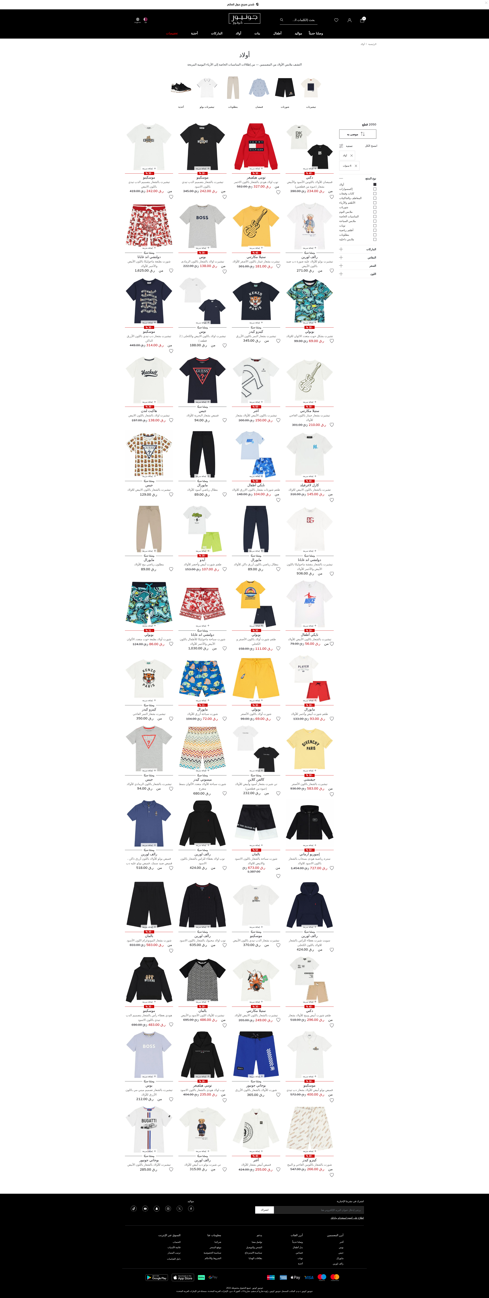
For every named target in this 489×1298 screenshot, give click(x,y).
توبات (300, 1258)
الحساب (177, 1242)
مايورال (339, 1258)
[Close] (486, 2)
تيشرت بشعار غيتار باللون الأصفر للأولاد (256, 261)
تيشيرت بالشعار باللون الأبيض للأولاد (309, 639)
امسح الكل (371, 145)
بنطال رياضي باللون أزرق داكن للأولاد (256, 564)
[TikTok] (134, 1208)
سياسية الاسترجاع (253, 1252)
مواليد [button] (298, 33)
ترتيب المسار (174, 1252)
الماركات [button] (216, 33)
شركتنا (218, 1242)
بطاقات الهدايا (255, 1258)
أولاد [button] (238, 33)
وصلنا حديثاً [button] (316, 33)
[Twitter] (179, 1208)
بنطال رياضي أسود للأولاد (202, 489)
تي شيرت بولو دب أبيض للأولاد (202, 1164)
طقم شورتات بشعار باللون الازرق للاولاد (256, 489)
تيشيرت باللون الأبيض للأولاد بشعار (256, 415)
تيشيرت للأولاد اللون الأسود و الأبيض (202, 1015)
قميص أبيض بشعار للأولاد (256, 1164)
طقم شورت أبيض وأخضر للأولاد (202, 564)
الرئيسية (372, 44)
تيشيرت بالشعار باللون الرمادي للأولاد (149, 784)
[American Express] (283, 1277)
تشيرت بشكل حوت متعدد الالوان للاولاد (309, 336)
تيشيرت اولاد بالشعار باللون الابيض (149, 415)
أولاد (363, 44)
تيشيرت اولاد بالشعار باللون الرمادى (202, 261)
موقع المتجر (215, 1247)
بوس (341, 1247)
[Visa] (309, 1277)
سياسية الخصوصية (212, 1252)
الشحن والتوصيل (254, 1247)
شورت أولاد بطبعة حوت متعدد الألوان (149, 639)
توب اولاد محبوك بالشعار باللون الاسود (203, 940)
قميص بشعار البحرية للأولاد (202, 415)
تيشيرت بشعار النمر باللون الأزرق (256, 336)
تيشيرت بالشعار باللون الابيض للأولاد (256, 1015)
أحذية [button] (194, 33)
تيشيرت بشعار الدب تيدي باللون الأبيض (256, 940)
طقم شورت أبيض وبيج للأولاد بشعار (309, 1015)
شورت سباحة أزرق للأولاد (202, 714)
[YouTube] (145, 1208)
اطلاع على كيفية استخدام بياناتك (347, 1218)
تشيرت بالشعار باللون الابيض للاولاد (309, 489)
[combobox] (298, 20)
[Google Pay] (213, 1277)
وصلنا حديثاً (297, 1242)
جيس (340, 1252)
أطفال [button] (277, 33)
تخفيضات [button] (172, 33)
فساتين (299, 1252)
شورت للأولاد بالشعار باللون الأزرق (256, 1090)
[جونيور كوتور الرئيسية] (244, 18)
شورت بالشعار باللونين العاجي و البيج (309, 1164)
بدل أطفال (298, 1247)
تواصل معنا (256, 1242)
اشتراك (265, 1209)
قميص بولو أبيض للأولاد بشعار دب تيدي (310, 1090)
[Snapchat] (156, 1208)
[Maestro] (322, 1277)
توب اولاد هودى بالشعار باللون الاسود (202, 1090)
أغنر (341, 1242)
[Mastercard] (335, 1277)
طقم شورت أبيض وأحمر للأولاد (309, 714)
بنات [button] (257, 33)
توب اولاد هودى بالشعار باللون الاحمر (256, 182)
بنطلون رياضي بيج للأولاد (149, 564)
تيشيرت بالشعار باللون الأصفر (309, 784)
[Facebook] (191, 1208)
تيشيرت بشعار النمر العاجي (149, 714)
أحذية (300, 1263)
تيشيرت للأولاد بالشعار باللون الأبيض (149, 1164)
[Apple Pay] (295, 1277)
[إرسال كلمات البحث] (281, 20)
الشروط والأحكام (213, 1258)
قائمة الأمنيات (174, 1247)
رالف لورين (338, 1263)
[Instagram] (168, 1208)
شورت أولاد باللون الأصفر (256, 714)
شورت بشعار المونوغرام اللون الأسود (149, 940)
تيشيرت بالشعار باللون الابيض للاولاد (149, 489)
